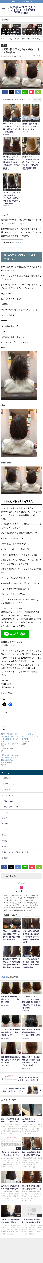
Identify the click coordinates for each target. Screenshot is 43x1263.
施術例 (4, 45)
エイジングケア (7, 795)
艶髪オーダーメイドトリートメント (15, 852)
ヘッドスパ (6, 829)
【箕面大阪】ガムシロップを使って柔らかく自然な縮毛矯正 (9, 757)
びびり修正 (6, 789)
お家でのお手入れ (8, 784)
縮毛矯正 (5, 846)
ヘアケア (5, 824)
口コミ (4, 835)
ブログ (4, 818)
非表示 (18, 242)
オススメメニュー (8, 801)
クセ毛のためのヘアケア (11, 807)
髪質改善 (5, 858)
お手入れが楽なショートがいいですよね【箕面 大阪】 (30, 736)
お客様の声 (6, 778)
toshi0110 (21, 891)
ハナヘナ (5, 812)
